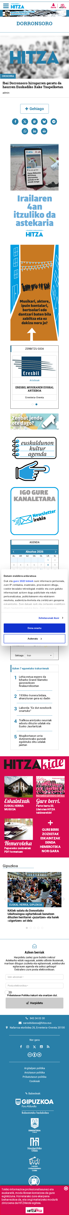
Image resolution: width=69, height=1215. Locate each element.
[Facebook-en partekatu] (15, 121)
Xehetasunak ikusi (49, 617)
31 (43, 560)
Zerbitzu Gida (34, 348)
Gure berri (50, 829)
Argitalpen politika (34, 1068)
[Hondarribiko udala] (34, 1145)
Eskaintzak (50, 838)
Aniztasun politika (34, 1072)
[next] (56, 552)
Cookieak (34, 1081)
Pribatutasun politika (34, 1076)
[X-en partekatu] (25, 121)
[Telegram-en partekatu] (54, 121)
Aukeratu (33, 638)
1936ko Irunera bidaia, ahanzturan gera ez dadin (34, 697)
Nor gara (50, 851)
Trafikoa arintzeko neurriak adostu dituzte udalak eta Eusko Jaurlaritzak (35, 723)
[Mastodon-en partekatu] (34, 121)
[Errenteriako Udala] (34, 1125)
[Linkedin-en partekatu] (34, 131)
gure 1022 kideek (23, 581)
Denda (50, 842)
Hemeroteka (50, 847)
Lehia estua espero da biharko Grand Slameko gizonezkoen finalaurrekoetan (33, 681)
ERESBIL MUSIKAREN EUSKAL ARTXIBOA (34, 389)
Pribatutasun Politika (18, 995)
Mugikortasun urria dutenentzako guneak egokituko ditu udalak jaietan (32, 740)
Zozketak (50, 834)
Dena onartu (34, 628)
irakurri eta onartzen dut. (32, 995)
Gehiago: (19, 655)
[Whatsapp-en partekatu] (25, 131)
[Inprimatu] (44, 131)
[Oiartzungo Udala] (34, 1183)
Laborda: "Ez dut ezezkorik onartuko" (35, 709)
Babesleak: (34, 1093)
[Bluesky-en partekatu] (44, 121)
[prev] (13, 552)
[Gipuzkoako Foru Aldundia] (34, 1106)
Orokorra (8, 76)
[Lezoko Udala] (34, 1164)
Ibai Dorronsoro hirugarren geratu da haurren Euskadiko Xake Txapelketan (33, 85)
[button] (39, 655)
